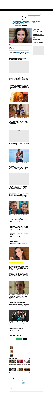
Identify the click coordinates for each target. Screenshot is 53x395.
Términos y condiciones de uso (25, 377)
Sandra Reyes (12, 48)
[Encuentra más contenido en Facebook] (10, 25)
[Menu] (10, 10)
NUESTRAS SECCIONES (35, 377)
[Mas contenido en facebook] (25, 387)
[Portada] (12, 379)
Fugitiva (16, 298)
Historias (34, 387)
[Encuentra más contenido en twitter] (12, 25)
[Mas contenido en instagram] (28, 387)
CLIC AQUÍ (14, 277)
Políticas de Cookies (24, 380)
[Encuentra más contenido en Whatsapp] (13, 25)
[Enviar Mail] (9, 48)
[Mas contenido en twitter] (26, 387)
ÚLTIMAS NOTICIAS (36, 29)
